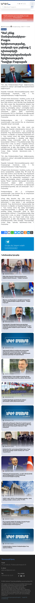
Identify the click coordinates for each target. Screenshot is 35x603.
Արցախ (3, 29)
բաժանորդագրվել (11, 248)
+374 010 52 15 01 (7, 575)
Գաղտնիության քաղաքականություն (11, 597)
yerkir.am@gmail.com (8, 570)
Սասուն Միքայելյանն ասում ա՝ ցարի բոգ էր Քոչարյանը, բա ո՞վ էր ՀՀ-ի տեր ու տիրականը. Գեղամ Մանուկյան (16, 16)
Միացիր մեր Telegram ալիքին (15, 245)
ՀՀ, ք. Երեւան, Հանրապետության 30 (13, 565)
